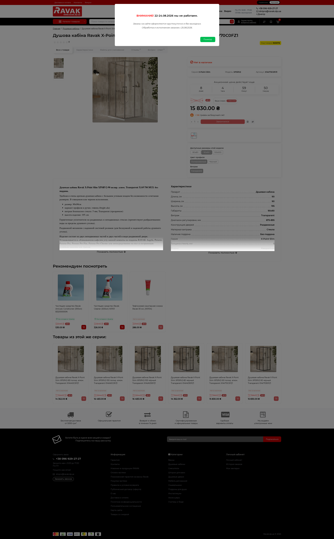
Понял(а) (208, 39)
